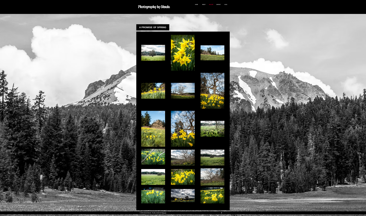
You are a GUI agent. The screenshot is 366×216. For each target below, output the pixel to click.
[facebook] (221, 213)
